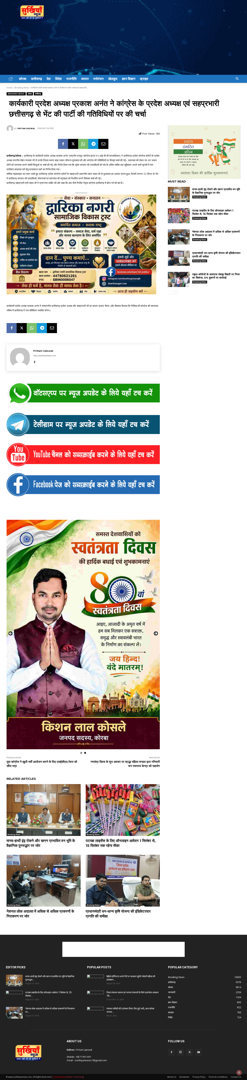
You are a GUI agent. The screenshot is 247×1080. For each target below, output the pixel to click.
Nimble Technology (75, 1076)
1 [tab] (81, 753)
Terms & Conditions (218, 1076)
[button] (237, 79)
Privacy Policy (199, 1076)
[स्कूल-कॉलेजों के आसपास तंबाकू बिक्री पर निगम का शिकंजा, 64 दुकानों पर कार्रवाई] (179, 279)
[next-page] (175, 292)
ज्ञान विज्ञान (128, 79)
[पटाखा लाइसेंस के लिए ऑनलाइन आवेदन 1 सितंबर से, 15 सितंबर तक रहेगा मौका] (123, 810)
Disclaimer (184, 1076)
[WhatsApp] (83, 144)
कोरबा (22, 79)
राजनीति (71, 79)
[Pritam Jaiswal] (10, 128)
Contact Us (236, 1076)
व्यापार (85, 79)
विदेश (58, 79)
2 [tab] (85, 753)
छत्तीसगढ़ (36, 79)
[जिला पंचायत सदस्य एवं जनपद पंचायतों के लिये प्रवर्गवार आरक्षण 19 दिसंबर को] (95, 997)
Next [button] (155, 633)
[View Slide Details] (83, 393)
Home (9, 87)
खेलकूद (112, 79)
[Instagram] (180, 1052)
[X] (73, 144)
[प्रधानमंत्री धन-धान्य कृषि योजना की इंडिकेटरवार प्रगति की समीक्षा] (123, 881)
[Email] (103, 144)
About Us (171, 1076)
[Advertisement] (123, 49)
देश (49, 79)
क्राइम (144, 79)
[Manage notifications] (239, 1072)
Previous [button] (10, 633)
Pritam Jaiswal (26, 128)
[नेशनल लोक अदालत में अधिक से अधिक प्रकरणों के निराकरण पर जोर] (44, 881)
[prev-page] (170, 292)
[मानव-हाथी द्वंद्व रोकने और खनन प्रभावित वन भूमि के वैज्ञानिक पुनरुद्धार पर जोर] (44, 810)
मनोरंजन (98, 79)
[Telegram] (93, 144)
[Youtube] (198, 1052)
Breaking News (22, 87)
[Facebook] (63, 144)
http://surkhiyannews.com (44, 355)
